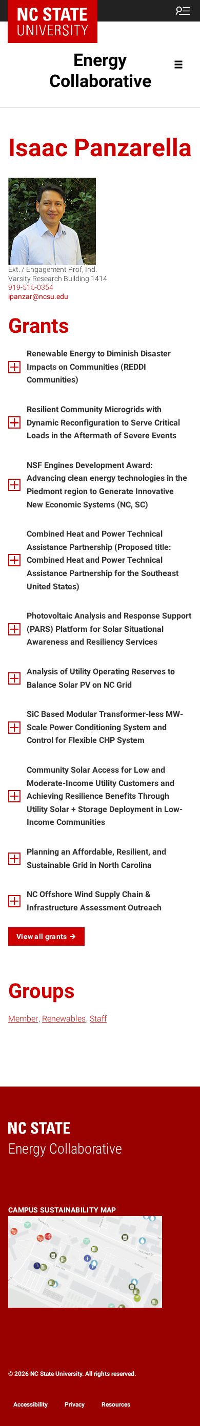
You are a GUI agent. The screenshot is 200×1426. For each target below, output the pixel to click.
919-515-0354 (30, 287)
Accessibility (30, 1404)
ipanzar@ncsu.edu (38, 296)
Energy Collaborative (100, 70)
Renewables (64, 1019)
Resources (116, 1404)
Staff (98, 1019)
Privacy (75, 1404)
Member (23, 1019)
